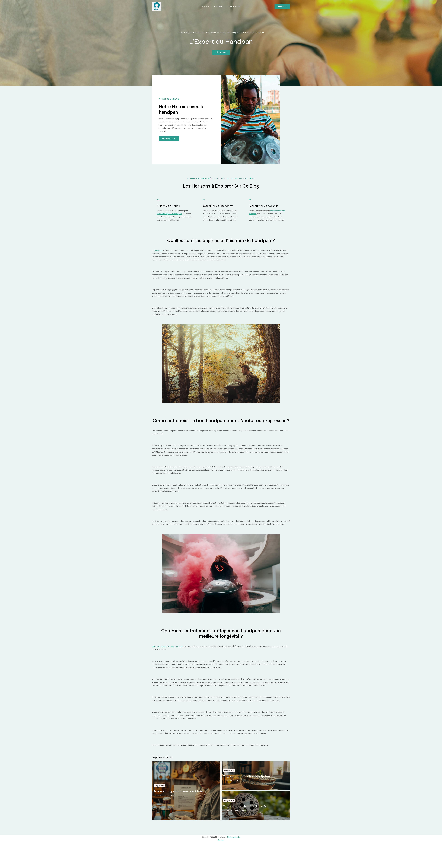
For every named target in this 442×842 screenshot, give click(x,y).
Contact (221, 840)
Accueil (205, 6)
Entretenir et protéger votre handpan (167, 646)
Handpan (218, 6)
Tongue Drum (234, 6)
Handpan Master (170, 796)
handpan (158, 250)
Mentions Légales (233, 837)
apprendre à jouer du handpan (169, 214)
